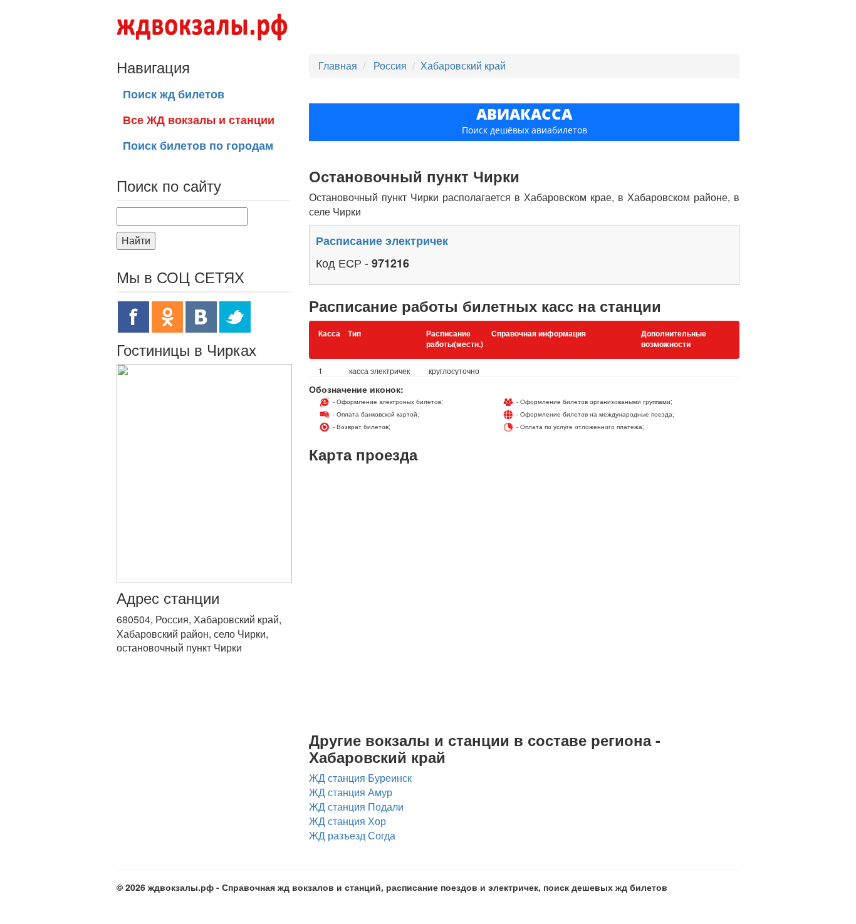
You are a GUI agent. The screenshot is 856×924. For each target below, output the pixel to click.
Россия (391, 65)
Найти (136, 240)
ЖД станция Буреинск (360, 778)
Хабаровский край (463, 65)
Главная (337, 65)
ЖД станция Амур (350, 792)
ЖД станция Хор (347, 821)
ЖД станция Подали (356, 806)
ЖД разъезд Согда (352, 835)
